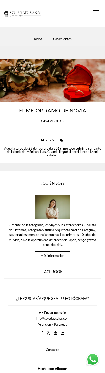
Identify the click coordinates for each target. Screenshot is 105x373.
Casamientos (62, 39)
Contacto (52, 350)
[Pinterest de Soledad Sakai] (55, 333)
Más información (52, 256)
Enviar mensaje (55, 313)
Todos (38, 39)
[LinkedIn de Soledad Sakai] (62, 333)
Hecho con (52, 369)
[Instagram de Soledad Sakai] (48, 333)
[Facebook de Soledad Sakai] (42, 333)
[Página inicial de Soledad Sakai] (23, 14)
